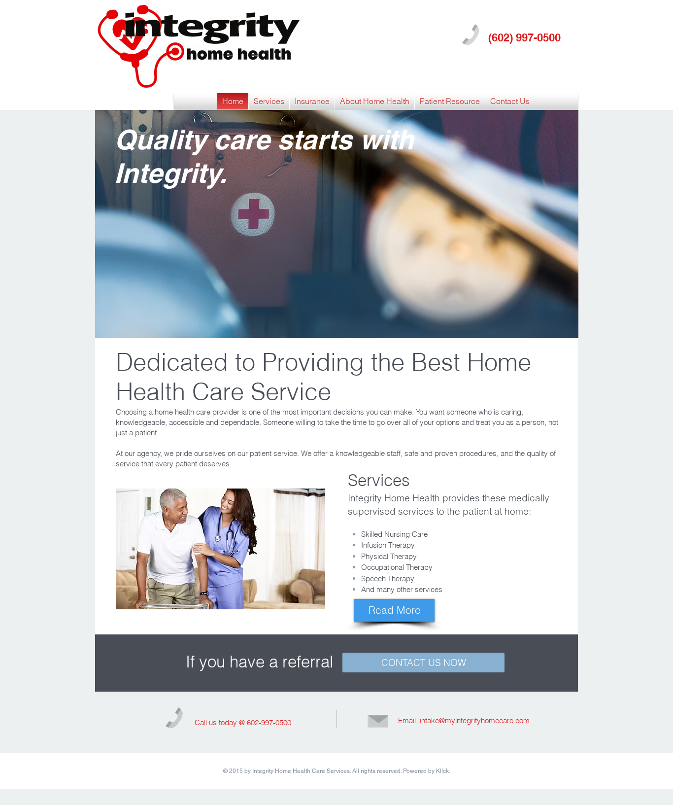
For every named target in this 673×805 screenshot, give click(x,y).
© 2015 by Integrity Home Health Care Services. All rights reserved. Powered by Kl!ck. (336, 771)
